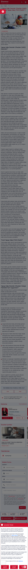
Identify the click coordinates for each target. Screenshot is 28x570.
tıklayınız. (21, 561)
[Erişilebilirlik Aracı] (24, 566)
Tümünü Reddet (14, 567)
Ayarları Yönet (23, 567)
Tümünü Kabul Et (5, 567)
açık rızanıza (15, 535)
